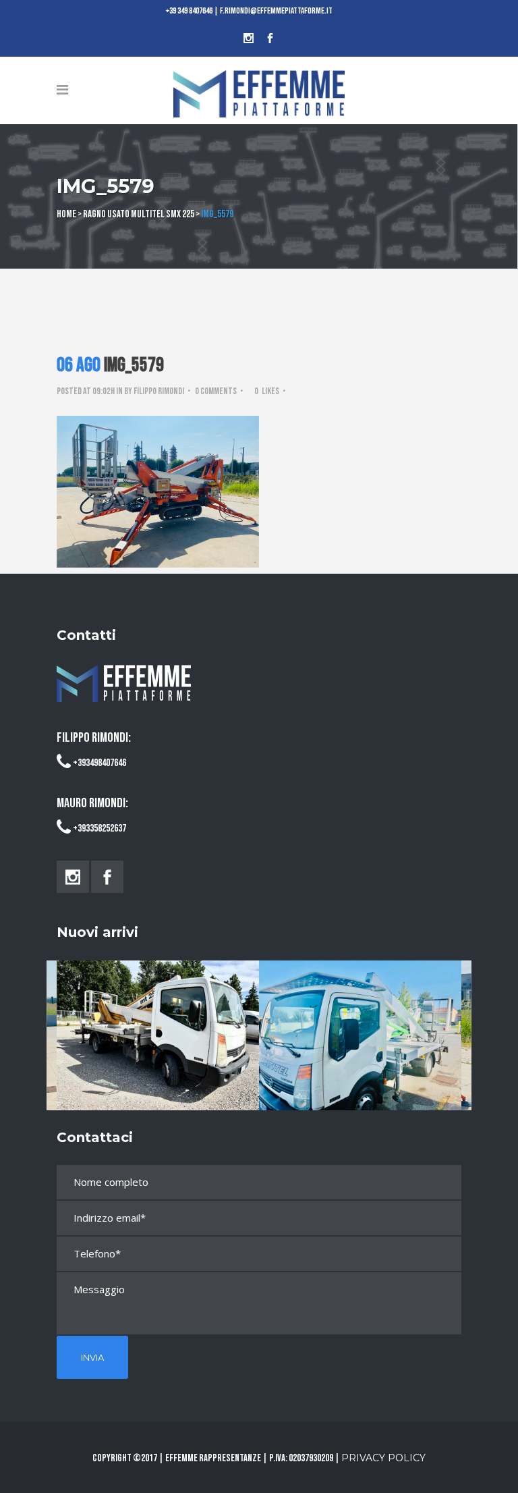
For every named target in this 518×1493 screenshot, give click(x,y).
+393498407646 (99, 763)
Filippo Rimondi (159, 391)
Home (66, 214)
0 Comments (216, 391)
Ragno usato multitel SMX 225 (138, 214)
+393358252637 (99, 828)
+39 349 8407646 (189, 10)
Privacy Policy (383, 1458)
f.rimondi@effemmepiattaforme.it (276, 10)
